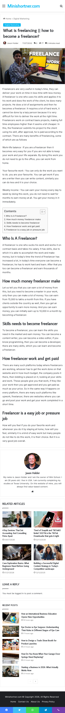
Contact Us (23, 701)
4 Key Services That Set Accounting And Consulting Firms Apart (14, 533)
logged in (19, 593)
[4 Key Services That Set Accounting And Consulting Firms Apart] (16, 519)
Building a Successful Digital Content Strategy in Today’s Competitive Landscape (46, 566)
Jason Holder (12, 43)
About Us (35, 701)
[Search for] (61, 7)
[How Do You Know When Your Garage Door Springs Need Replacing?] (10, 658)
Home (8, 18)
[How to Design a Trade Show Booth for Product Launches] (10, 644)
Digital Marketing (21, 18)
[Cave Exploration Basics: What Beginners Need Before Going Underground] (16, 552)
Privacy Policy (48, 701)
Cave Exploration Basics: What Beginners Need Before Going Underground (15, 566)
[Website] (32, 491)
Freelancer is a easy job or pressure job (25, 230)
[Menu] (3, 7)
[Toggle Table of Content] (41, 211)
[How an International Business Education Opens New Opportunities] (10, 618)
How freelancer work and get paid (23, 226)
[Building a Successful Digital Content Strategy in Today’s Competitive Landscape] (48, 552)
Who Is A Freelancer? (16, 216)
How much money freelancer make (23, 219)
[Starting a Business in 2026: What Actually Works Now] (10, 671)
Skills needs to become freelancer (23, 223)
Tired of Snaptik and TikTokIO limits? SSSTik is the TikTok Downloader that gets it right (47, 533)
